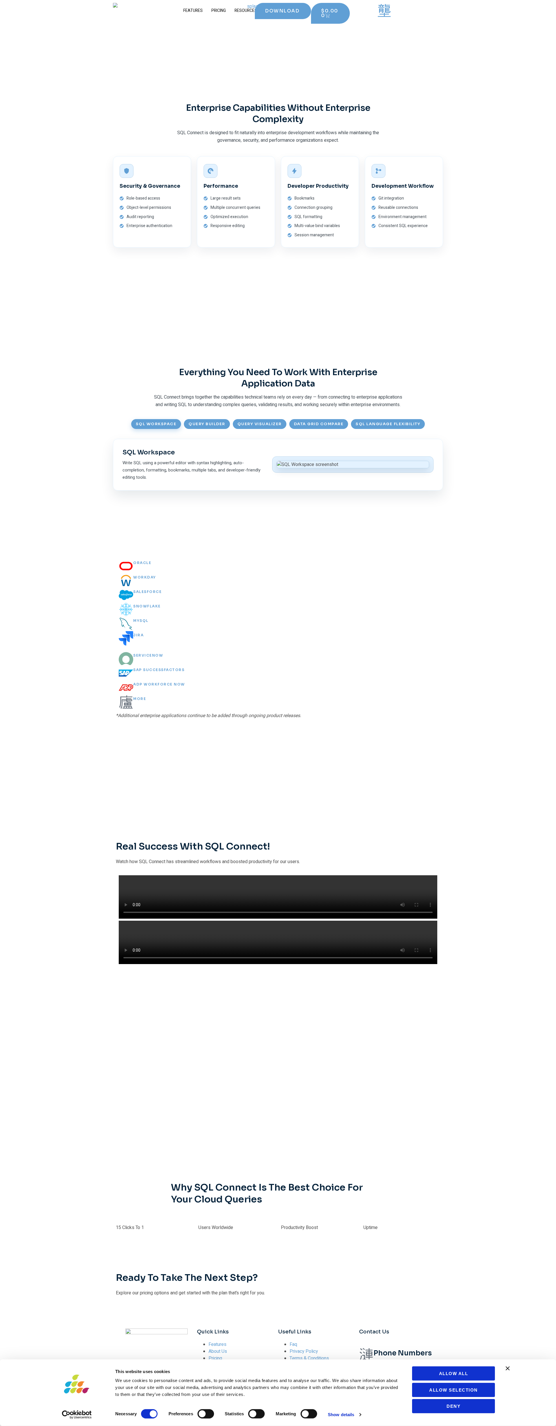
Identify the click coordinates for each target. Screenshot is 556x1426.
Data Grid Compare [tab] (319, 423)
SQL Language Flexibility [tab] (388, 423)
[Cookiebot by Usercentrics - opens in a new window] (77, 1414)
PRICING (218, 11)
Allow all (453, 1373)
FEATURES (193, 11)
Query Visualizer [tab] (259, 423)
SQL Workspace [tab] (156, 423)
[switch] (205, 1413)
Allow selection (453, 1389)
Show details (341, 1414)
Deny (453, 1406)
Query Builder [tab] (207, 423)
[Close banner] (508, 1368)
